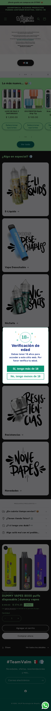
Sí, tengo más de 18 (25, 368)
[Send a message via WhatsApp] (45, 705)
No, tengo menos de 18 (25, 376)
